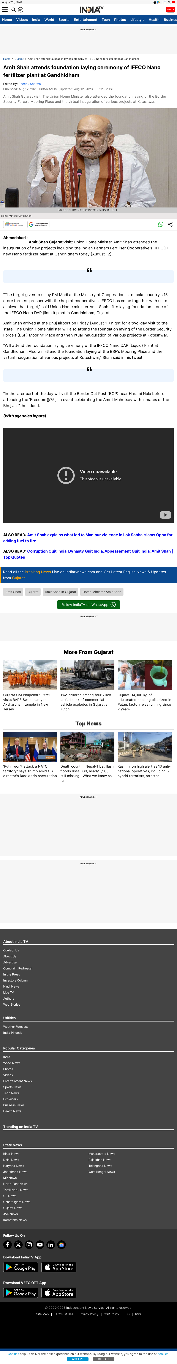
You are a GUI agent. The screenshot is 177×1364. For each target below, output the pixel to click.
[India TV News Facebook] (165, 2)
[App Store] (58, 1267)
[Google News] (14, 224)
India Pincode (12, 1032)
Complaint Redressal (17, 968)
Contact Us (11, 950)
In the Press (11, 974)
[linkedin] (50, 1244)
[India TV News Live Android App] (20, 1267)
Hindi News (11, 986)
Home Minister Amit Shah (101, 592)
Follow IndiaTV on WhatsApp (85, 604)
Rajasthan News (99, 1159)
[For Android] (20, 1293)
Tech (106, 19)
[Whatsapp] (160, 224)
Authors (8, 998)
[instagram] (29, 1244)
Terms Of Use (63, 1314)
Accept (78, 1359)
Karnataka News (15, 1220)
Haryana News (13, 1165)
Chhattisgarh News (16, 1202)
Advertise (10, 962)
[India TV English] (91, 9)
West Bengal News (101, 1172)
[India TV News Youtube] (173, 2)
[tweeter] (18, 1244)
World (49, 19)
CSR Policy (111, 1314)
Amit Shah (13, 592)
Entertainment (85, 19)
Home (7, 19)
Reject (103, 1359)
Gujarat (19, 58)
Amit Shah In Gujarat (60, 592)
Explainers (10, 1099)
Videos (22, 19)
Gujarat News (12, 1208)
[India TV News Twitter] (169, 2)
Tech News (11, 1093)
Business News (13, 1105)
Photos (120, 19)
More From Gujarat (89, 652)
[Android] (158, 2)
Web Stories (11, 1004)
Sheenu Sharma (30, 84)
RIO (127, 1314)
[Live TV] (170, 9)
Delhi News (11, 1159)
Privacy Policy (88, 1314)
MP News (10, 1178)
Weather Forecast (15, 1026)
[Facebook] (7, 1244)
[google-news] (61, 1244)
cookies (163, 1354)
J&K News (10, 1214)
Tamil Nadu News (15, 1190)
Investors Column (15, 980)
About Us (9, 956)
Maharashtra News (101, 1153)
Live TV (8, 992)
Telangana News (100, 1165)
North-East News (15, 1184)
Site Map (42, 1314)
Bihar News (11, 1153)
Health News (12, 1111)
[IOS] (154, 2)
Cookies (13, 1354)
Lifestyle (137, 19)
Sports (64, 19)
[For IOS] (58, 1293)
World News (11, 1063)
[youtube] (40, 1244)
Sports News (12, 1087)
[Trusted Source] (38, 224)
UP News (9, 1196)
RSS (138, 1314)
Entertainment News (17, 1081)
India (36, 19)
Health (154, 19)
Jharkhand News (15, 1172)
